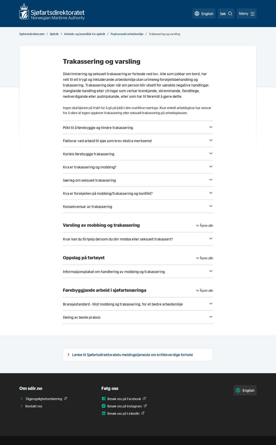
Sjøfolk (54, 34)
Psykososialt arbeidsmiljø (127, 34)
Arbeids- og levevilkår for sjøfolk (84, 34)
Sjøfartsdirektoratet (31, 34)
